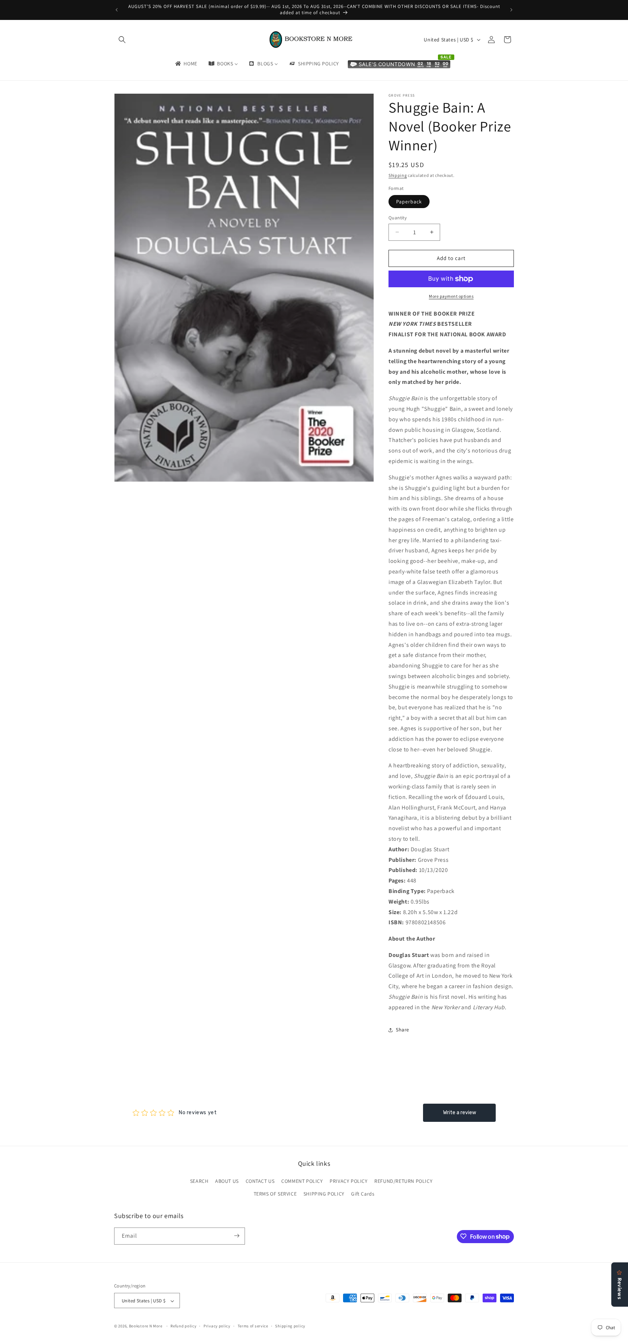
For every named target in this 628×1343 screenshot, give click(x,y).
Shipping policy (290, 1325)
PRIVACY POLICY (348, 1181)
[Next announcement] (511, 10)
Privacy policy (217, 1325)
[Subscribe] (237, 1235)
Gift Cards (362, 1194)
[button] (122, 40)
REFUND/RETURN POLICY (403, 1181)
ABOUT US (227, 1181)
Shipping (398, 175)
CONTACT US (260, 1181)
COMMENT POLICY (302, 1181)
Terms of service (253, 1325)
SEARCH (199, 1181)
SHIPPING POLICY (324, 1194)
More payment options (451, 296)
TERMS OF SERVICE (275, 1194)
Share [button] (402, 1029)
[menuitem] (185, 63)
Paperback (409, 201)
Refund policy (183, 1325)
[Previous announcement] (117, 10)
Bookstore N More (145, 1326)
